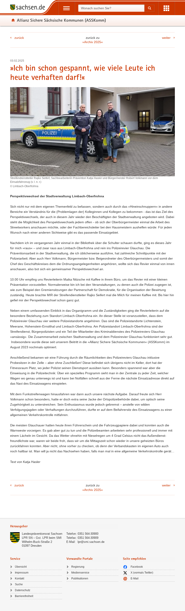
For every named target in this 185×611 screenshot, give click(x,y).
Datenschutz (22, 590)
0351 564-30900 (88, 533)
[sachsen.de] (29, 8)
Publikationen (79, 578)
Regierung (77, 566)
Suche (19, 584)
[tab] (64, 526)
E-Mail (135, 578)
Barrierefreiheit (24, 596)
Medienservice (80, 572)
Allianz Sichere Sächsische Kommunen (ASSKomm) (61, 20)
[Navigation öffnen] (66, 8)
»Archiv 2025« (92, 42)
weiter (166, 37)
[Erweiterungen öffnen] (166, 8)
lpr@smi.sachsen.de (91, 542)
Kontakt (19, 578)
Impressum (21, 572)
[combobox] (111, 8)
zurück (19, 37)
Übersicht (21, 566)
